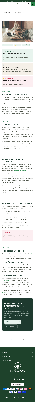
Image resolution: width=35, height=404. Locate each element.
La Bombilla (11, 397)
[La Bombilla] (17, 4)
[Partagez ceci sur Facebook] (15, 340)
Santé (3, 17)
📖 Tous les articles (11, 326)
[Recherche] (29, 4)
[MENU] (0, 4)
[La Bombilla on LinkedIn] (20, 379)
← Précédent (24, 9)
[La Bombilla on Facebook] (14, 379)
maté (31, 254)
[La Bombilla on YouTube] (23, 379)
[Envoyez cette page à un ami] (23, 340)
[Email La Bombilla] (12, 379)
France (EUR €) (16, 384)
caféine (9, 132)
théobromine (5, 280)
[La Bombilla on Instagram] (17, 379)
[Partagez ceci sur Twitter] (11, 340)
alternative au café (7, 292)
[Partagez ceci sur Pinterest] (19, 340)
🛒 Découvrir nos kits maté (13, 322)
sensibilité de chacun (20, 170)
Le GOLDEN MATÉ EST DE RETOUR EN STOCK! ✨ (17, 1)
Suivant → (30, 9)
